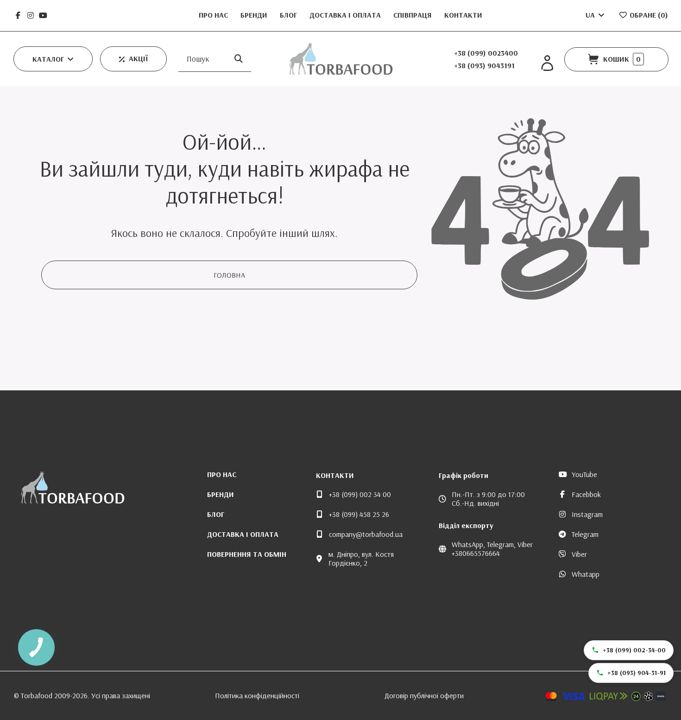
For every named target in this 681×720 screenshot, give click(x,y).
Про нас (214, 14)
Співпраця (413, 14)
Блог (289, 14)
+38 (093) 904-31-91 (636, 673)
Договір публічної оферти (424, 695)
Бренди (254, 14)
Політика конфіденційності (257, 695)
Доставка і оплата (346, 14)
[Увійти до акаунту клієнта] (547, 63)
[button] (53, 58)
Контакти (463, 14)
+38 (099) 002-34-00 (634, 650)
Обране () (648, 14)
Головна (229, 275)
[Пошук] (238, 58)
